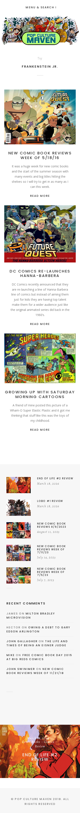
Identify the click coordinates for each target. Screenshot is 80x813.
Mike (10, 655)
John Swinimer (20, 669)
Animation (52, 234)
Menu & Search (40, 7)
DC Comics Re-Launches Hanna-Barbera (40, 273)
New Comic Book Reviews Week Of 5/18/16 (40, 155)
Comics (60, 117)
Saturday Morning (40, 363)
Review (40, 121)
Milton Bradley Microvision (30, 616)
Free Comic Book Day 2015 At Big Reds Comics (39, 657)
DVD (59, 358)
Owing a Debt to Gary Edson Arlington (38, 629)
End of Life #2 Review (39, 757)
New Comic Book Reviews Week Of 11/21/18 (35, 671)
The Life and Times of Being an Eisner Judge (37, 643)
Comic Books (42, 117)
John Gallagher (22, 641)
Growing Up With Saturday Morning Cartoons (40, 394)
